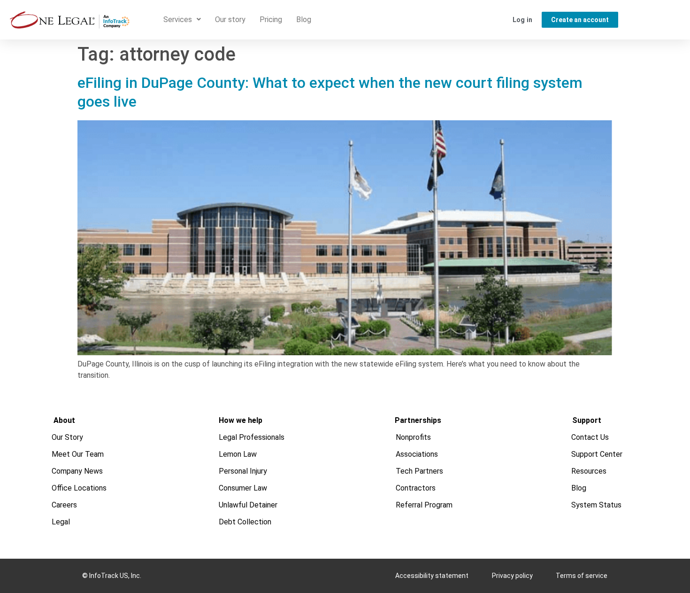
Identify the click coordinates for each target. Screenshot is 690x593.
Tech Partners (419, 471)
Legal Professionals (251, 437)
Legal (61, 521)
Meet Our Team (78, 454)
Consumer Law (243, 488)
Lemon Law (238, 454)
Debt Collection (245, 521)
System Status (596, 504)
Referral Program (424, 504)
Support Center (596, 454)
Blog (303, 19)
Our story (230, 19)
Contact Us (590, 437)
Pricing (271, 19)
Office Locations (79, 488)
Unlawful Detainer (248, 504)
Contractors (416, 488)
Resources (588, 471)
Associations (417, 454)
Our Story (67, 437)
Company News (77, 471)
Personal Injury (243, 471)
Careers (64, 504)
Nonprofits (413, 437)
